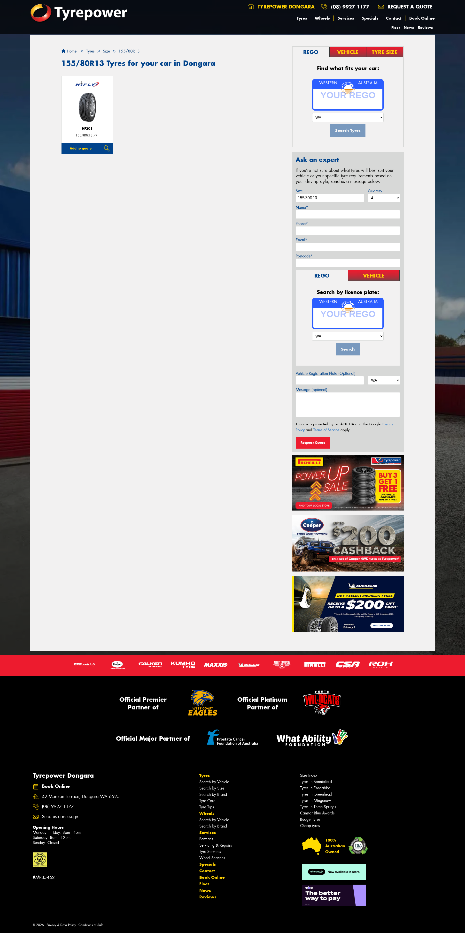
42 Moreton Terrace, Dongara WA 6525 (81, 796)
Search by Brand (213, 794)
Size (299, 191)
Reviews (425, 27)
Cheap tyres (310, 825)
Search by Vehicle (214, 781)
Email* (301, 239)
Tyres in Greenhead (316, 794)
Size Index (308, 775)
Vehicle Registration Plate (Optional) (326, 373)
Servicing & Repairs (215, 845)
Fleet (395, 27)
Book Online (422, 18)
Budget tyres (310, 819)
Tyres (302, 18)
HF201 (87, 129)
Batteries (206, 839)
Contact (394, 18)
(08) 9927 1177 (350, 7)
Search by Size (211, 788)
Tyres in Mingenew (315, 800)
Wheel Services (212, 857)
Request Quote (313, 442)
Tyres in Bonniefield (316, 781)
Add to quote (81, 148)
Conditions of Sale (90, 925)
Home (71, 51)
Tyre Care (207, 800)
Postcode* (304, 256)
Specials (370, 18)
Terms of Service (326, 430)
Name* (302, 207)
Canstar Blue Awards (317, 813)
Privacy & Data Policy (61, 925)
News (409, 27)
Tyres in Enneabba (315, 787)
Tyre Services (210, 851)
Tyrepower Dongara (285, 7)
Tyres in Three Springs (318, 806)
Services (346, 18)
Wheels (322, 18)
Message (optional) (311, 389)
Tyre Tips (206, 807)
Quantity (375, 191)
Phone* (302, 223)
